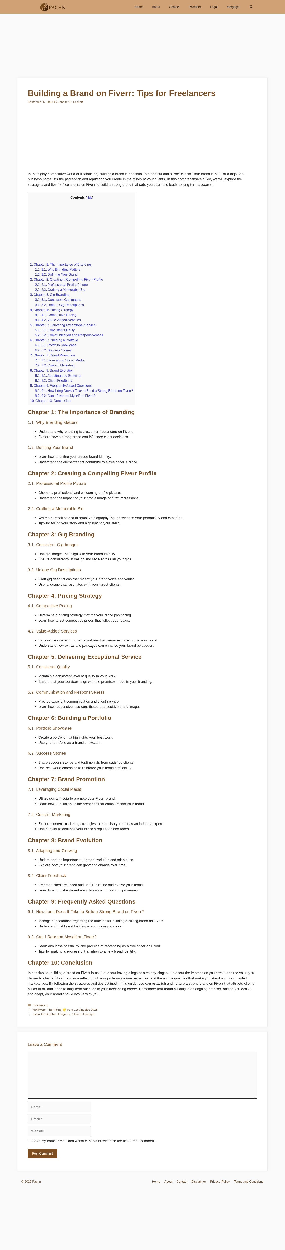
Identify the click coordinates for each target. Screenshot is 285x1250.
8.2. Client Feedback (53, 380)
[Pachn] (51, 7)
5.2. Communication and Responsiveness (69, 335)
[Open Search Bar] (251, 7)
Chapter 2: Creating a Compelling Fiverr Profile (66, 279)
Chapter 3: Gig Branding (49, 294)
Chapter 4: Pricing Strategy (51, 310)
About (156, 7)
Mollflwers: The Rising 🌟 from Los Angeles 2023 (65, 1009)
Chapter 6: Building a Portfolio (54, 340)
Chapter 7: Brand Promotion (52, 355)
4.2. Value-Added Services (58, 320)
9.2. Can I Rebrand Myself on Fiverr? (65, 396)
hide (89, 197)
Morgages (233, 7)
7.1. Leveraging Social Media (59, 360)
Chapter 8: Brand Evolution (52, 370)
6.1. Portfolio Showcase (55, 345)
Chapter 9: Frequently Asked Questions (61, 385)
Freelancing (40, 1005)
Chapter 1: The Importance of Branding (60, 264)
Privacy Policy (220, 1181)
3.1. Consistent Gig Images (58, 299)
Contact (174, 7)
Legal (213, 7)
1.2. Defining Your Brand (56, 274)
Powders (195, 7)
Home (138, 7)
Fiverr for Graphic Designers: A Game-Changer (64, 1014)
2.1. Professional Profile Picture (61, 284)
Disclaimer (198, 1181)
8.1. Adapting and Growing (58, 375)
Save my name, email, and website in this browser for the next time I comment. (94, 1141)
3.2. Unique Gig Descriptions (59, 305)
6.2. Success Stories (53, 350)
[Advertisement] (142, 47)
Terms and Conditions (249, 1181)
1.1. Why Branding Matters (57, 269)
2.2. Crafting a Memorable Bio (60, 289)
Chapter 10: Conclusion (50, 401)
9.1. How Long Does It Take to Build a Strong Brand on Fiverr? (84, 391)
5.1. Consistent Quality (55, 330)
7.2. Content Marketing (55, 365)
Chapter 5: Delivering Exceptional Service (63, 325)
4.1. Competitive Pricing (56, 315)
